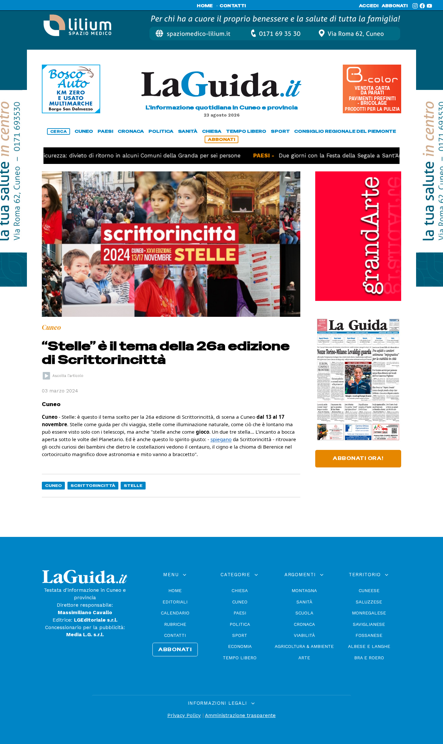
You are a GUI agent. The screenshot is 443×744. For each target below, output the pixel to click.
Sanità (304, 601)
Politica (240, 624)
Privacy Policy (184, 715)
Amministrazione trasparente (240, 715)
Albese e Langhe (369, 646)
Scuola (304, 612)
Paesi (239, 612)
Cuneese (369, 590)
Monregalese (369, 612)
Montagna (304, 590)
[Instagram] (415, 5)
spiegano (221, 439)
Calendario (175, 612)
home (205, 5)
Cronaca (304, 624)
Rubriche (175, 624)
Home (175, 590)
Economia (240, 646)
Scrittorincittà (93, 485)
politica (161, 131)
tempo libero (246, 131)
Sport (239, 635)
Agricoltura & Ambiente (304, 646)
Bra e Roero (369, 657)
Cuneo (53, 485)
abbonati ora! (358, 458)
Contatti (175, 635)
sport (280, 131)
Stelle (133, 485)
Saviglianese (369, 624)
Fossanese (368, 635)
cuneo (84, 131)
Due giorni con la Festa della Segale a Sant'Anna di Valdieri (338, 155)
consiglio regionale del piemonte (345, 131)
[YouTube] (429, 5)
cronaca (131, 131)
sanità (188, 131)
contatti (233, 5)
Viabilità (304, 635)
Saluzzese (369, 601)
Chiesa (240, 590)
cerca (58, 131)
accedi (368, 5)
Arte (304, 657)
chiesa (212, 131)
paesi (105, 131)
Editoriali (174, 601)
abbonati (395, 5)
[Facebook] (422, 5)
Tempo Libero (240, 657)
